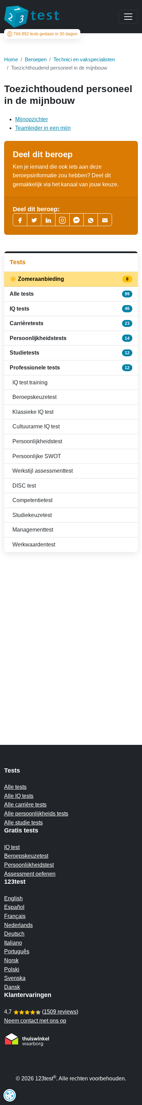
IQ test (12, 847)
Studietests (70, 353)
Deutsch (14, 934)
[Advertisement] (71, 634)
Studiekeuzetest (32, 515)
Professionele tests (70, 368)
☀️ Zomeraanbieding (70, 279)
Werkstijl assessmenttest (42, 471)
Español (14, 907)
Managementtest (32, 530)
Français (15, 916)
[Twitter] (34, 219)
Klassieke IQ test (32, 412)
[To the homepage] (31, 16)
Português (16, 951)
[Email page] (105, 219)
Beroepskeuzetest (34, 397)
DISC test (24, 486)
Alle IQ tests (18, 796)
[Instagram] (62, 219)
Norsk (11, 960)
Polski (11, 969)
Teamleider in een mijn (43, 128)
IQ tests (70, 309)
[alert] (9, 1095)
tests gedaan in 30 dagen (45, 34)
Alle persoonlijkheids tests (36, 814)
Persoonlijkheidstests (70, 338)
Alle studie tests (23, 823)
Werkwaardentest (33, 544)
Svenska (15, 978)
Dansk (12, 987)
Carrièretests (70, 323)
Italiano (13, 943)
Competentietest (32, 500)
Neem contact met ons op (35, 1021)
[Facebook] (20, 219)
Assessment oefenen (29, 874)
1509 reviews (60, 1012)
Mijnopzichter (31, 119)
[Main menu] (128, 17)
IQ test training (30, 382)
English (13, 898)
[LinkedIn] (48, 219)
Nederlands (18, 925)
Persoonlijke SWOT (36, 456)
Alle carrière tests (25, 805)
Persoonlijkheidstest (37, 441)
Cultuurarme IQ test (36, 426)
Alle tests (70, 294)
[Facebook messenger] (76, 219)
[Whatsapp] (90, 219)
